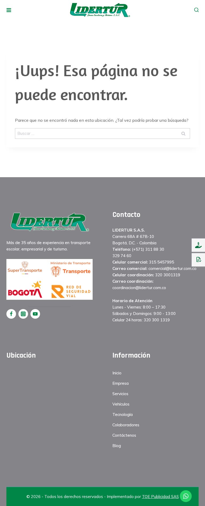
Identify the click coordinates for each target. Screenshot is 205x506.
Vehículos (120, 404)
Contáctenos (124, 435)
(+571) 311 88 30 (148, 249)
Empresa (120, 383)
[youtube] (35, 314)
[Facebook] (11, 314)
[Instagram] (23, 314)
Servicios (120, 393)
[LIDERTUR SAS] (99, 9)
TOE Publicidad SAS (160, 496)
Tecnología (122, 414)
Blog (116, 445)
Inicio (116, 372)
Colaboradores (125, 424)
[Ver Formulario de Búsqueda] (196, 10)
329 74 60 (121, 255)
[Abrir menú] (9, 10)
